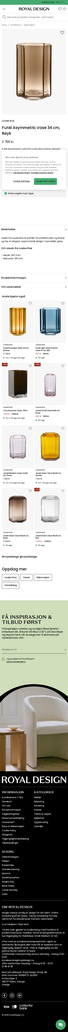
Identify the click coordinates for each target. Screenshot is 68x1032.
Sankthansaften (10, 877)
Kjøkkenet (39, 818)
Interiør (38, 810)
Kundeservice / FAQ (12, 797)
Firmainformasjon (11, 810)
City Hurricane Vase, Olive (15, 410)
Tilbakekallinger (10, 843)
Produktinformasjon (13, 278)
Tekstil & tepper (42, 814)
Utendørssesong (10, 869)
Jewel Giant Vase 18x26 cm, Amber (49, 474)
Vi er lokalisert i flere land (15, 924)
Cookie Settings (21, 181)
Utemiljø (38, 826)
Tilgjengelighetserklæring (15, 839)
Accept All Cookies (45, 181)
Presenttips (8, 865)
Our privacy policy (21, 172)
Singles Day (8, 882)
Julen (5, 894)
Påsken (5, 861)
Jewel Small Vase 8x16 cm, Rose (48, 411)
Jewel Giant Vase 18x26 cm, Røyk (16, 537)
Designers (7, 834)
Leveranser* (8, 822)
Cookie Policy (9, 830)
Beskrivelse (8, 229)
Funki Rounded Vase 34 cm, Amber (16, 349)
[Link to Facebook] (4, 995)
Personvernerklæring (13, 818)
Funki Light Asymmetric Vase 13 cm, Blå (47, 349)
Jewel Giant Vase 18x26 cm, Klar (49, 537)
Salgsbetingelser (10, 814)
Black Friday (8, 886)
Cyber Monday (10, 890)
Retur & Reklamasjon (13, 826)
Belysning (39, 801)
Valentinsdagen (10, 857)
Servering (39, 806)
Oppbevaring (41, 822)
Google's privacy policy (42, 172)
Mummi (6, 873)
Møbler (37, 797)
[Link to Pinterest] (19, 995)
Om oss (6, 806)
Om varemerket (11, 287)
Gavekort (7, 801)
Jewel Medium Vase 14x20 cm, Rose (15, 474)
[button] (60, 8)
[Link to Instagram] (12, 995)
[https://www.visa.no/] (6, 1006)
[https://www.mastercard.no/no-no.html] (14, 1007)
